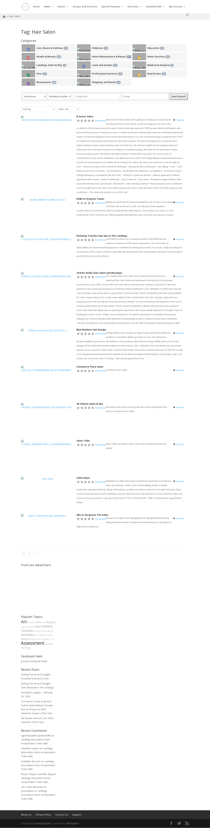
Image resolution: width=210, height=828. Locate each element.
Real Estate (156, 73)
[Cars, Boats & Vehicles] (28, 48)
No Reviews (100, 120)
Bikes (50, 635)
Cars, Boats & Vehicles (51, 48)
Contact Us (61, 814)
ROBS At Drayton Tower (90, 198)
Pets (41, 73)
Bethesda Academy (40, 639)
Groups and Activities (85, 6)
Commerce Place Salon (89, 366)
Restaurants (45, 82)
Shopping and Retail (105, 82)
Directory (133, 6)
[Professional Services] (84, 73)
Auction (50, 622)
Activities (27, 635)
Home (36, 6)
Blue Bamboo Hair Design (91, 329)
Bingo (50, 630)
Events (61, 6)
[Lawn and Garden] (84, 65)
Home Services (158, 56)
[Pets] (28, 73)
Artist (36, 635)
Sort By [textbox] (27, 109)
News (47, 6)
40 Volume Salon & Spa (89, 403)
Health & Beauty (48, 56)
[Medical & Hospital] (139, 65)
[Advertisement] (45, 588)
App (23, 626)
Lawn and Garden (104, 65)
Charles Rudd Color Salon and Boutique (99, 272)
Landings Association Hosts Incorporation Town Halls (38, 752)
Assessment (32, 643)
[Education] (139, 48)
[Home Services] (139, 56)
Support (77, 814)
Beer (38, 626)
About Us (26, 814)
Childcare (99, 48)
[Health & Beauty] (28, 56)
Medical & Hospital (159, 65)
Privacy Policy (43, 814)
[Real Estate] (139, 73)
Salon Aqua (83, 477)
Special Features (110, 6)
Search (178, 96)
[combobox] (38, 109)
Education (155, 48)
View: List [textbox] (64, 109)
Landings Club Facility (50, 65)
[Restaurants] (28, 82)
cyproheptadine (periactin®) (36, 735)
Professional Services (106, 73)
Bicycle (43, 635)
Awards (31, 622)
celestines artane (30, 748)
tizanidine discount (31, 761)
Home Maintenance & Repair (111, 56)
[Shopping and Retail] (84, 82)
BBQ (38, 622)
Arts (43, 622)
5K (52, 639)
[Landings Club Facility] (28, 65)
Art (24, 621)
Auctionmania (40, 630)
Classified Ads (153, 6)
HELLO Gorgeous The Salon (92, 514)
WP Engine (72, 823)
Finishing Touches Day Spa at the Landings (101, 235)
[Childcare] (84, 48)
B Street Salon (84, 116)
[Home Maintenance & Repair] (84, 56)
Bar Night (30, 626)
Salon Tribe (83, 440)
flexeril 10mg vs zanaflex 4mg (36, 774)
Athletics (25, 639)
